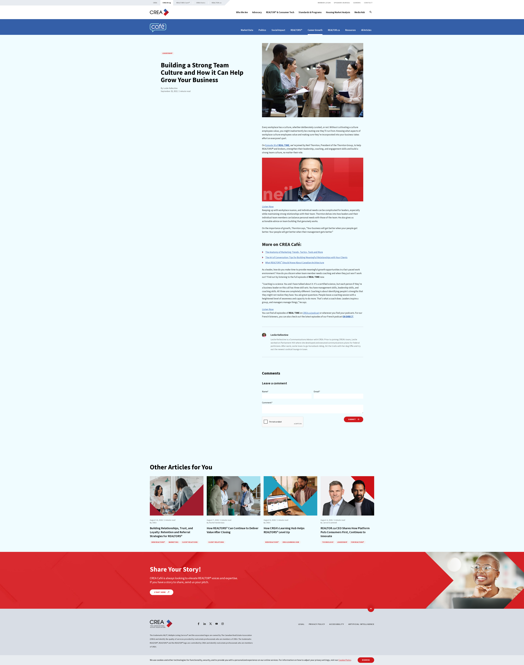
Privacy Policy (317, 624)
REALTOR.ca (216, 3)
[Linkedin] (204, 623)
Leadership (167, 53)
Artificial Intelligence (361, 624)
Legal (301, 624)
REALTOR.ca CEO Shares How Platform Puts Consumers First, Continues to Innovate (345, 532)
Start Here (160, 592)
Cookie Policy (345, 660)
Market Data (247, 30)
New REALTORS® (158, 542)
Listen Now (268, 206)
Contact (368, 3)
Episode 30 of (277, 145)
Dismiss (366, 660)
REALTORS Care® (183, 3)
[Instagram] (222, 623)
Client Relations (190, 542)
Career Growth (315, 30)
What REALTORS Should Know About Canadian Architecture (294, 262)
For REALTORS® (357, 542)
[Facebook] (198, 623)
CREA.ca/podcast (311, 312)
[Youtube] (216, 623)
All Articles (366, 30)
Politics (262, 30)
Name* (265, 391)
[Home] (159, 12)
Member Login (324, 3)
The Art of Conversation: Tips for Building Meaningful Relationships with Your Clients (306, 257)
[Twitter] (210, 623)
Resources (350, 30)
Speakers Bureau (342, 3)
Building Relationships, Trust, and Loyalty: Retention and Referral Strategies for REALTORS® (171, 532)
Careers (357, 3)
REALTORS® (296, 30)
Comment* (267, 402)
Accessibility (336, 624)
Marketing (173, 542)
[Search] (370, 12)
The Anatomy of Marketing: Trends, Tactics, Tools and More (294, 252)
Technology (328, 542)
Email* (317, 391)
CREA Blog (167, 3)
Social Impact (278, 30)
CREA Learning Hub (290, 542)
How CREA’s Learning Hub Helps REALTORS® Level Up (284, 530)
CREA (155, 3)
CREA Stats (200, 3)
